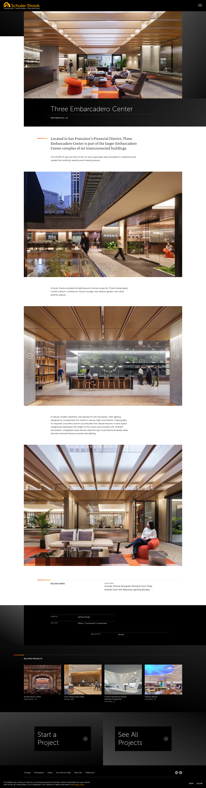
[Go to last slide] (29, 356)
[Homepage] (17, 4)
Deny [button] (191, 783)
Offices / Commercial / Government (92, 623)
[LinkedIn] (176, 772)
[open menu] (200, 5)
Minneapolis (39, 773)
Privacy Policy (79, 784)
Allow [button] (200, 783)
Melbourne (90, 773)
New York (78, 773)
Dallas (50, 773)
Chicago (27, 773)
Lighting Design (84, 617)
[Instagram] (180, 772)
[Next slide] (176, 356)
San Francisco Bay (63, 773)
